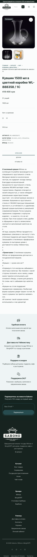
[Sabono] (12, 434)
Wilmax (5, 127)
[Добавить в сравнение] (6, 118)
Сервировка (18, 470)
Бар (19, 138)
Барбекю (18, 504)
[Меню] (34, 7)
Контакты (18, 522)
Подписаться (18, 412)
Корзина (19, 525)
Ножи (18, 476)
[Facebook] (12, 549)
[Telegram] (20, 549)
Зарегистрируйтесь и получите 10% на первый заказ (18, 1)
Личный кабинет (19, 531)
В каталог (18, 452)
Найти (23, 6)
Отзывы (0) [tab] (18, 161)
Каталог (6, 556)
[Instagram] (16, 549)
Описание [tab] (18, 153)
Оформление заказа (18, 528)
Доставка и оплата (18, 519)
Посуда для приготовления (18, 473)
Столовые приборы (18, 501)
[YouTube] (25, 549)
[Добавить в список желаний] (3, 118)
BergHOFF (18, 498)
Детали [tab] (18, 157)
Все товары (18, 467)
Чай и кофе (18, 479)
